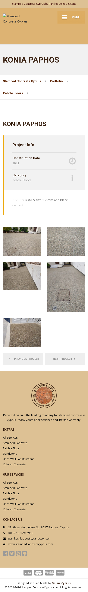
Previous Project (26, 358)
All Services (10, 437)
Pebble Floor (11, 448)
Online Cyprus (61, 583)
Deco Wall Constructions (18, 459)
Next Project (63, 358)
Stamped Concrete (15, 443)
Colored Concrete (14, 464)
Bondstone (10, 454)
